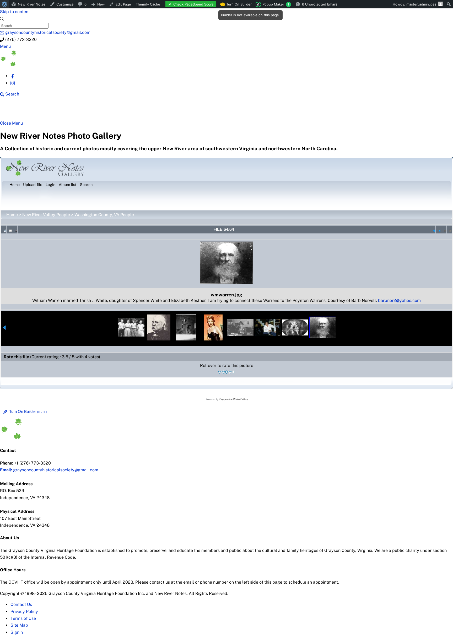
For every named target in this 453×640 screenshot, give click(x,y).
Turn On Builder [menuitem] (237, 5)
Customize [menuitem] (65, 4)
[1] (220, 372)
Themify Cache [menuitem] (148, 4)
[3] (226, 372)
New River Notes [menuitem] (32, 4)
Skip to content (15, 11)
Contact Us (21, 604)
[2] (223, 372)
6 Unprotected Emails (319, 4)
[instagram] (12, 83)
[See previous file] (438, 229)
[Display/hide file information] (9, 229)
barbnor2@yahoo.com (399, 300)
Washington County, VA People (104, 214)
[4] (230, 372)
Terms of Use (23, 618)
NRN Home (20, 110)
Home (12, 214)
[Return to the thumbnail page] (3, 229)
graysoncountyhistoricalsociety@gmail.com (49, 469)
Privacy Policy (24, 611)
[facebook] (12, 75)
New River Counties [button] (64, 110)
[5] (233, 372)
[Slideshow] (14, 229)
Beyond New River (115, 110)
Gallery (203, 110)
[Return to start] (432, 229)
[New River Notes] (39, 64)
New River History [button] (165, 110)
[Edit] (42, 411)
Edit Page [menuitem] (123, 4)
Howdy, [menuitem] (414, 4)
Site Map (19, 625)
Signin (16, 632)
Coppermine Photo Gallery (233, 399)
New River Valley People (46, 214)
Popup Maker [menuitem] (275, 4)
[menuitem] (4, 4)
